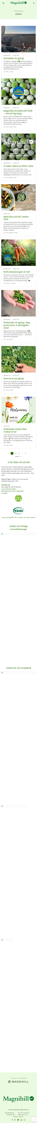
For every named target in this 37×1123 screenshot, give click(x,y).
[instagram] (15, 1120)
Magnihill (7, 55)
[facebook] (12, 1120)
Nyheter (16, 55)
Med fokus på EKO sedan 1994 (16, 218)
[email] (24, 1120)
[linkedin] (21, 1120)
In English (4, 493)
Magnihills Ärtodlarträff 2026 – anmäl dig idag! (18, 112)
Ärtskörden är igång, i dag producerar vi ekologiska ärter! (17, 325)
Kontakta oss (23, 1115)
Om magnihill (10, 1113)
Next (17, 456)
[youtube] (18, 1120)
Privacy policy (18, 1116)
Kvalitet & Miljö (23, 1113)
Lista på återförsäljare (8, 489)
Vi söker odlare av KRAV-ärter (18, 166)
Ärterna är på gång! (14, 378)
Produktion (10, 1115)
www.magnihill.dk (18, 491)
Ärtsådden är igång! (14, 58)
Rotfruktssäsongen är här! (17, 271)
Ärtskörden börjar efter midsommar (15, 430)
